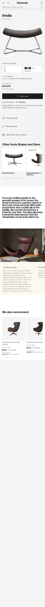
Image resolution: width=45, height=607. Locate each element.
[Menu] (3, 3)
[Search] (41, 7)
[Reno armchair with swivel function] (14, 328)
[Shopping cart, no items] (41, 3)
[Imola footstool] (14, 159)
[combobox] (22, 7)
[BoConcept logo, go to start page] (22, 3)
